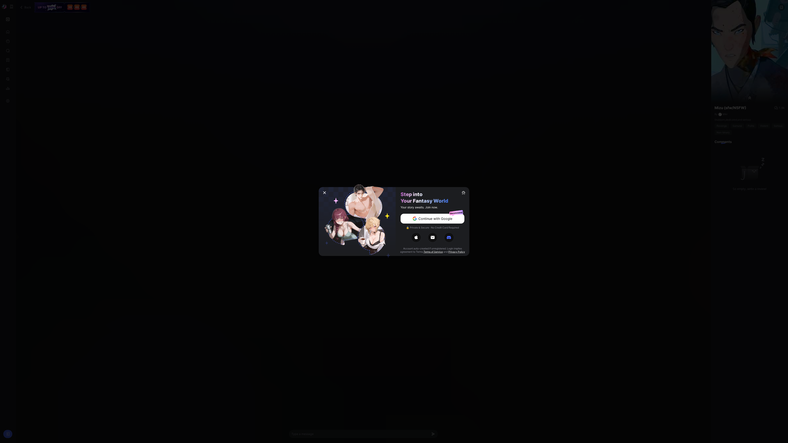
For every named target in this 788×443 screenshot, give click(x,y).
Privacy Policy (456, 251)
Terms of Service (433, 251)
